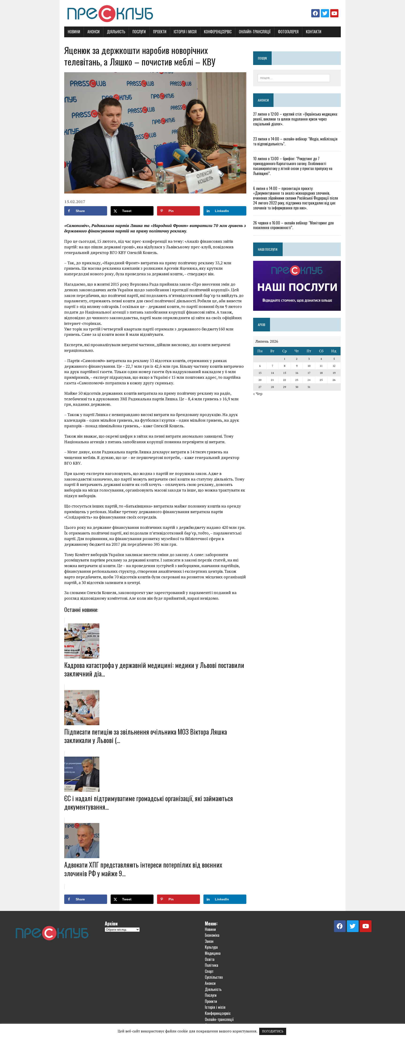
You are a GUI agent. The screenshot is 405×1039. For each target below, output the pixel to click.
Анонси (93, 31)
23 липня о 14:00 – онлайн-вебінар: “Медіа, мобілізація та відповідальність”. (295, 141)
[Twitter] (325, 13)
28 (272, 387)
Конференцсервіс (218, 31)
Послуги (139, 31)
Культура (211, 947)
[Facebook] (315, 13)
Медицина (213, 953)
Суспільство (214, 977)
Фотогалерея (288, 31)
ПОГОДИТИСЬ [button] (272, 1031)
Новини (74, 31)
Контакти (313, 31)
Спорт (209, 971)
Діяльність (116, 31)
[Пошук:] (294, 77)
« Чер (257, 393)
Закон (209, 941)
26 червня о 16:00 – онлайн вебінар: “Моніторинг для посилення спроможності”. (293, 225)
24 (309, 380)
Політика (211, 965)
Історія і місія (185, 31)
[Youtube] (334, 13)
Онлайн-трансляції (255, 31)
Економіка (212, 935)
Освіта (209, 959)
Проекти (159, 31)
